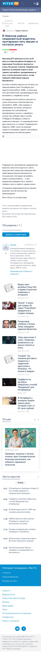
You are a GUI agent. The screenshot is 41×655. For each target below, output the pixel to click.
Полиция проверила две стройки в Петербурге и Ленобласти (22, 525)
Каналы (5, 602)
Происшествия (29, 214)
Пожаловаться (16, 271)
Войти (37, 3)
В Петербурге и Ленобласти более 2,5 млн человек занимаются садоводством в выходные (23, 485)
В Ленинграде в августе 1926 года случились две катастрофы (22, 505)
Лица (4, 609)
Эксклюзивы (16, 10)
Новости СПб (11, 217)
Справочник (8, 617)
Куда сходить (29, 10)
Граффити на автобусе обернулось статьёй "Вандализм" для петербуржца (22, 495)
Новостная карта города (13, 598)
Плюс (3, 253)
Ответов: (14, 274)
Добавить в (17, 31)
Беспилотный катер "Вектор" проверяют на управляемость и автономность (21, 544)
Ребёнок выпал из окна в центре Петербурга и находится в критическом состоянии (21, 515)
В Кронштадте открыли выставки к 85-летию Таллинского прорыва (22, 534)
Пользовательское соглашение (16, 613)
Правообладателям (10, 577)
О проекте (6, 573)
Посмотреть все (11, 228)
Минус (8, 253)
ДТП (4, 217)
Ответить (27, 271)
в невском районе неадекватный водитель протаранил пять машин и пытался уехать (19, 208)
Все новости (37, 471)
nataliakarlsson (33, 23)
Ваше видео (7, 606)
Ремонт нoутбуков (10, 621)
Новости (6, 10)
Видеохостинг (8, 594)
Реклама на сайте (9, 581)
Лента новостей (17, 214)
